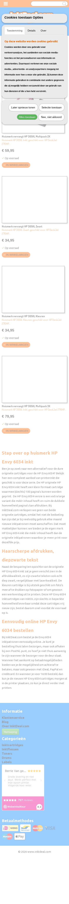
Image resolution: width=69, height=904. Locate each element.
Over (43, 30)
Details (32, 30)
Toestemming (14, 30)
